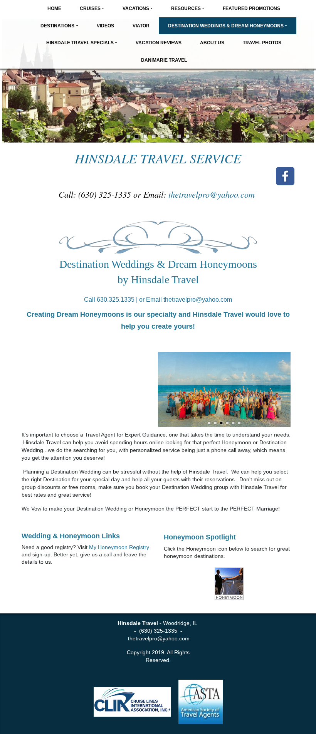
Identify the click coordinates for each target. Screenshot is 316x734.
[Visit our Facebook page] (285, 176)
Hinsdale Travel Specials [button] (80, 42)
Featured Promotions (251, 8)
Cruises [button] (90, 8)
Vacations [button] (136, 8)
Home (54, 8)
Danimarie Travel (164, 60)
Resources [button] (186, 8)
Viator (141, 26)
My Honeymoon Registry (119, 547)
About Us (212, 42)
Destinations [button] (57, 26)
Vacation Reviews (159, 42)
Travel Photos (262, 42)
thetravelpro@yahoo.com (212, 194)
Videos (105, 26)
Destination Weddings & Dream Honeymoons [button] (226, 26)
